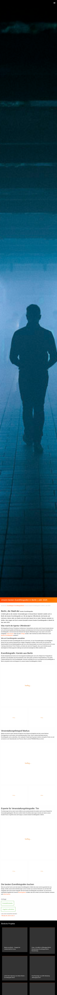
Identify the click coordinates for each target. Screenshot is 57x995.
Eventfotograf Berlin (19, 605)
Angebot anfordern (8, 909)
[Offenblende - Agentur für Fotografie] (15, 3)
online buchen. (6, 894)
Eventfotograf (10, 605)
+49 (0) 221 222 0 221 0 (7, 915)
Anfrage (23, 633)
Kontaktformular (7, 903)
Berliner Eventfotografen (7, 635)
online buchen (10, 633)
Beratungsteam (22, 892)
